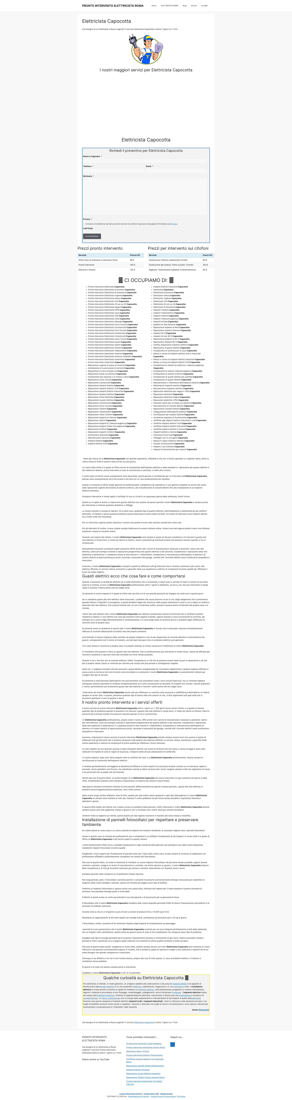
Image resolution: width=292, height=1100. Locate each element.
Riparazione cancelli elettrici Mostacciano (145, 1066)
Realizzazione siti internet (138, 1096)
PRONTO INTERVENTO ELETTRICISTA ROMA (113, 5)
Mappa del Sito (166, 1094)
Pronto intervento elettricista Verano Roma (145, 1047)
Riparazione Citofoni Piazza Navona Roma (145, 1077)
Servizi (194, 6)
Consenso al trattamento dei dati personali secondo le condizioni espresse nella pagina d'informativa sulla (131, 224)
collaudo (177, 992)
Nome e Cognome (92, 156)
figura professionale (111, 998)
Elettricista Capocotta (144, 1022)
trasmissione (185, 995)
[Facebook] (172, 1044)
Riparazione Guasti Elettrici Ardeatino (143, 1073)
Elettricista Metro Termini (137, 1051)
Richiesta (88, 176)
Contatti (204, 6)
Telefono (88, 166)
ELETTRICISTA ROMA (169, 6)
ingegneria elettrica (105, 995)
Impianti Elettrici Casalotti (137, 1070)
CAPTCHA (88, 228)
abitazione (179, 986)
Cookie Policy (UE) (151, 1094)
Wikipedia (203, 1010)
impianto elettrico (146, 989)
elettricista (196, 998)
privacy (174, 224)
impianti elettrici (179, 984)
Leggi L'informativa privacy (130, 1094)
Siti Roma (181, 1096)
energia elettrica (106, 986)
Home (154, 6)
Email (149, 166)
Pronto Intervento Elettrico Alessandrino (144, 1055)
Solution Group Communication (163, 1096)
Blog (184, 6)
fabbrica (138, 986)
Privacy (87, 219)
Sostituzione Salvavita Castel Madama (144, 1043)
